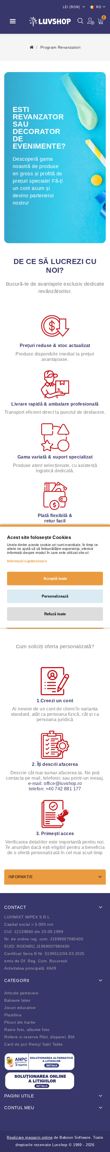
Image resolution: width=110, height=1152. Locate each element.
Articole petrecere (21, 993)
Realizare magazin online (29, 1137)
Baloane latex (17, 1000)
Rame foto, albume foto (26, 1029)
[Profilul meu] (91, 21)
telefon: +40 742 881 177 (55, 788)
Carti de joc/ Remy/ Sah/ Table (33, 1044)
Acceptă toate (55, 578)
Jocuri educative (20, 1007)
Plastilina (12, 1015)
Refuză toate (55, 614)
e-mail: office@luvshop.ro (55, 783)
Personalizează (55, 596)
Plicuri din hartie (19, 1022)
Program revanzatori (60, 47)
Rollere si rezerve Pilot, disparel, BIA (39, 1037)
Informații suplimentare (27, 561)
